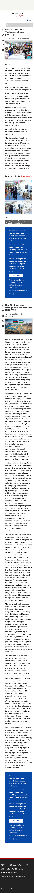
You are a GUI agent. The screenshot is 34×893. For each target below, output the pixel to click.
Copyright (21, 877)
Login (30, 20)
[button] (3, 30)
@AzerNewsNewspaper (18, 290)
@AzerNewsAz (26, 176)
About (4, 865)
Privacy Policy (8, 877)
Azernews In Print (9, 873)
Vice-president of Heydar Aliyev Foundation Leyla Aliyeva (16, 222)
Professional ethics (18, 865)
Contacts (5, 869)
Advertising (17, 869)
